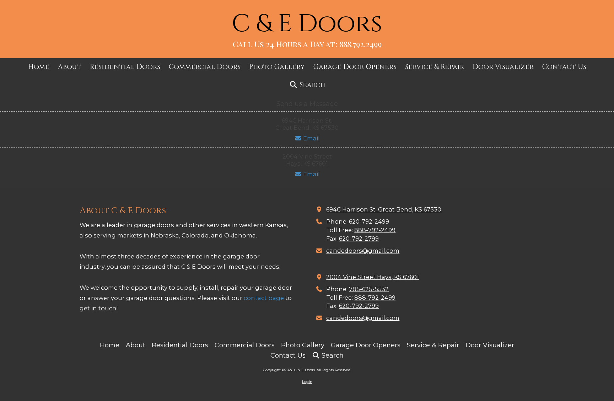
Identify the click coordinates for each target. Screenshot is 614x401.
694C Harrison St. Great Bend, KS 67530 (383, 209)
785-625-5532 (369, 289)
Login (307, 381)
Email (310, 138)
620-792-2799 (359, 238)
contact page (264, 297)
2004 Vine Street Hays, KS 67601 (372, 276)
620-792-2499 (369, 221)
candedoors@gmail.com (362, 250)
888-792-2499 (374, 230)
